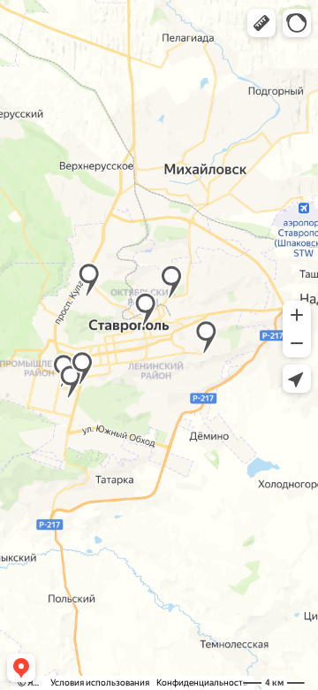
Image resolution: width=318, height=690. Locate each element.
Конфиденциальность (201, 682)
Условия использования (99, 682)
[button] (261, 23)
